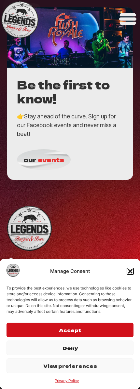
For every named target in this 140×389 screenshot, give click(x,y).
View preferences (70, 365)
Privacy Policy (67, 380)
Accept (70, 330)
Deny (70, 347)
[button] (130, 271)
